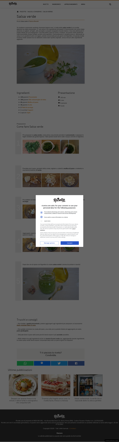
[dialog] (59, 221)
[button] (59, 221)
